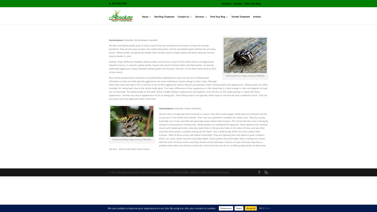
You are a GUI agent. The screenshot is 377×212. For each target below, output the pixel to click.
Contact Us (183, 17)
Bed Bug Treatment (164, 17)
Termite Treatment (240, 17)
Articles (257, 17)
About (145, 17)
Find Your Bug (217, 17)
